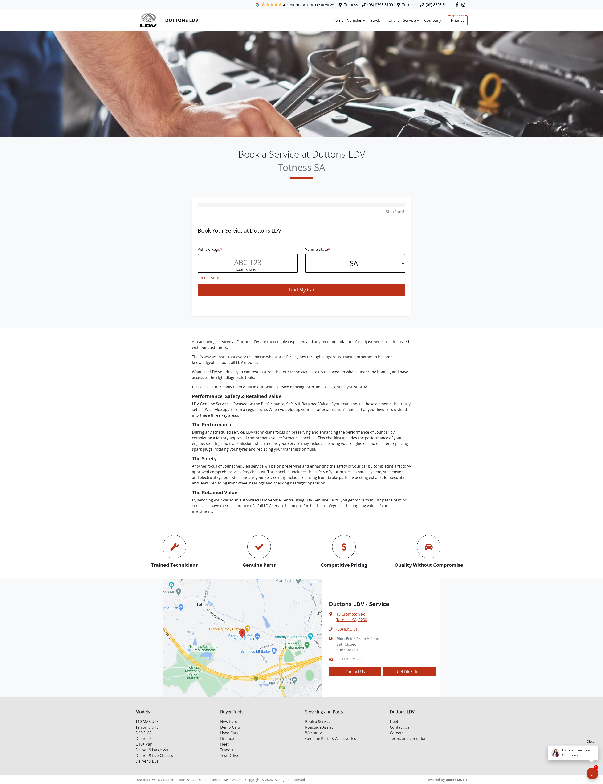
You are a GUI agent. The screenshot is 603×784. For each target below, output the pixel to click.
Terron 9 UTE (147, 727)
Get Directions (410, 671)
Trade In (227, 749)
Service (409, 20)
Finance (457, 20)
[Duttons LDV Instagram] (464, 4)
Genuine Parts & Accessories (330, 738)
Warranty (313, 732)
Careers (397, 732)
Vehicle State (317, 249)
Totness (351, 4)
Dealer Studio (457, 779)
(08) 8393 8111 (438, 4)
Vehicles (354, 20)
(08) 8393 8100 (380, 4)
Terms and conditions (409, 738)
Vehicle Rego (210, 249)
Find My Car (301, 290)
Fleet (224, 744)
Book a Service (318, 721)
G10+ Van (143, 744)
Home (338, 20)
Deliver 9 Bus (147, 761)
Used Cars (229, 732)
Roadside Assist (319, 727)
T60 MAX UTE (147, 721)
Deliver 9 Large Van (152, 749)
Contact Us (355, 671)
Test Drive (229, 755)
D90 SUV (143, 732)
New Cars (228, 721)
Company (432, 20)
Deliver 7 (143, 738)
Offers (393, 20)
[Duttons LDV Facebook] (458, 4)
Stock (375, 20)
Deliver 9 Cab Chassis (154, 755)
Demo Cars (230, 727)
